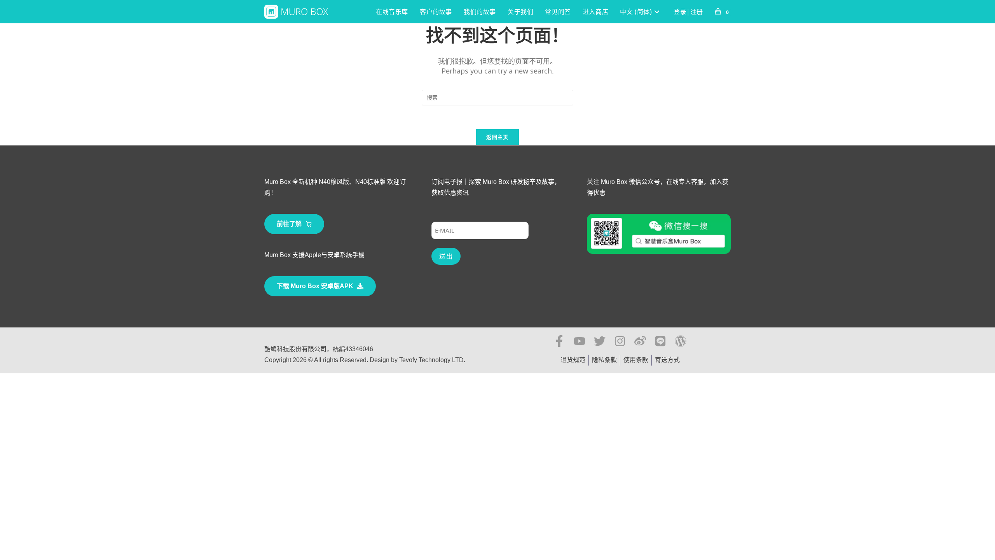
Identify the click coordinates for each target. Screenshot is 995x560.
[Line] (660, 341)
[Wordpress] (680, 341)
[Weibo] (640, 341)
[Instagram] (620, 341)
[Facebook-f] (559, 341)
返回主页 (497, 136)
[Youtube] (579, 341)
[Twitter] (600, 341)
